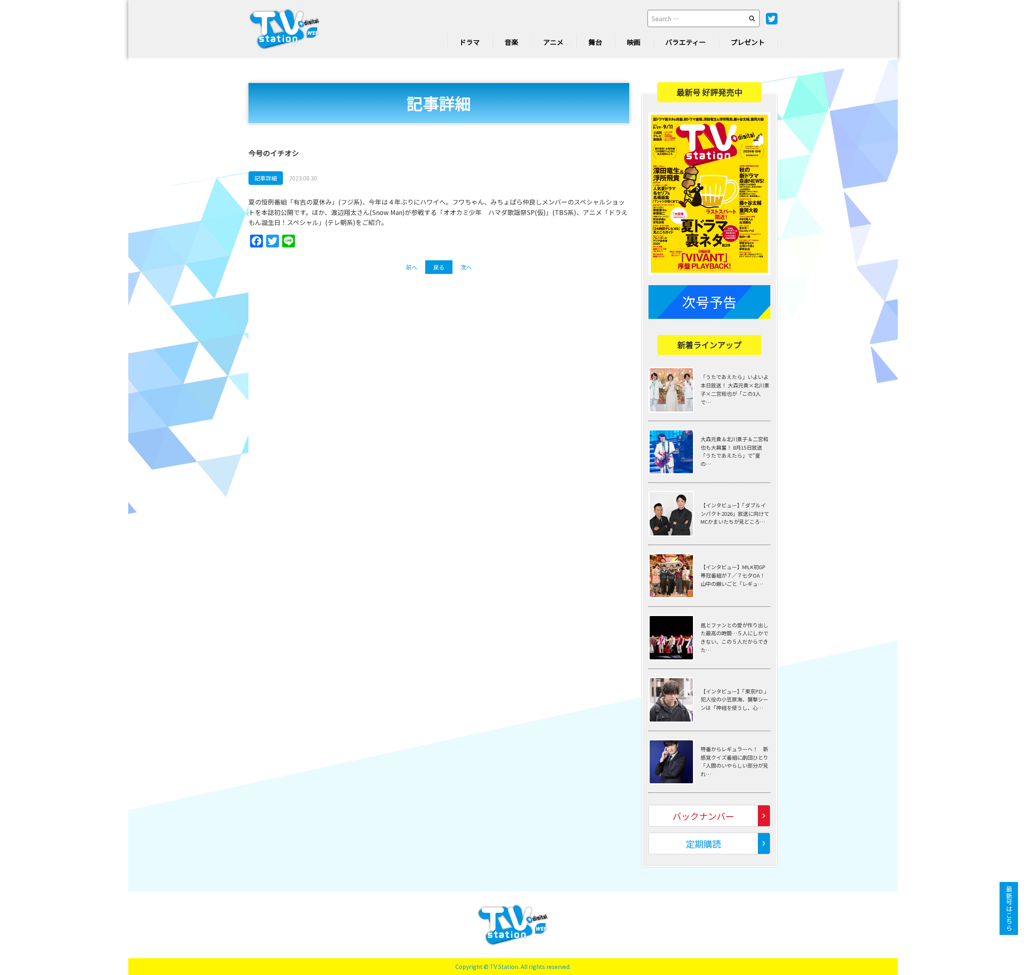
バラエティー (685, 42)
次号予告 (709, 302)
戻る (438, 267)
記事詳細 (265, 178)
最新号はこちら (1009, 908)
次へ (466, 267)
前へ (411, 267)
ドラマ (469, 42)
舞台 (595, 42)
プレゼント (748, 42)
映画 (633, 42)
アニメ (553, 42)
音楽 (511, 42)
